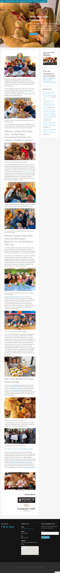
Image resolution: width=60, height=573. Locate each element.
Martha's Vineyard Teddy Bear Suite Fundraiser (18, 4)
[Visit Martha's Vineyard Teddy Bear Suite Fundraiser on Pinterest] (10, 527)
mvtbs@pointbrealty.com (27, 528)
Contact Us (43, 1)
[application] (50, 61)
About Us (36, 1)
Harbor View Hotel (28, 92)
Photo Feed (23, 1)
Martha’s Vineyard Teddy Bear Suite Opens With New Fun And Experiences (49, 123)
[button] (50, 61)
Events (30, 1)
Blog (17, 1)
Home (1, 1)
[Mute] (53, 63)
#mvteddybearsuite (16, 390)
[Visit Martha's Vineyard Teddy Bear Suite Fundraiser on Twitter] (4, 527)
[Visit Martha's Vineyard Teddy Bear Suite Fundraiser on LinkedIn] (13, 527)
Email (43, 531)
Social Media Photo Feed (15, 386)
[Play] (44, 63)
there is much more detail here (27, 467)
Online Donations (10, 1)
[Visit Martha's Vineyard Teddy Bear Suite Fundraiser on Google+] (7, 527)
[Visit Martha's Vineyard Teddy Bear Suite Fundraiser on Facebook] (1, 527)
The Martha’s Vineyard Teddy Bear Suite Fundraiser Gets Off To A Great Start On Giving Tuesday (49, 104)
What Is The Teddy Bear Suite (18, 449)
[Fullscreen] (55, 63)
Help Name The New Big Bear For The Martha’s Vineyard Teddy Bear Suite (49, 131)
